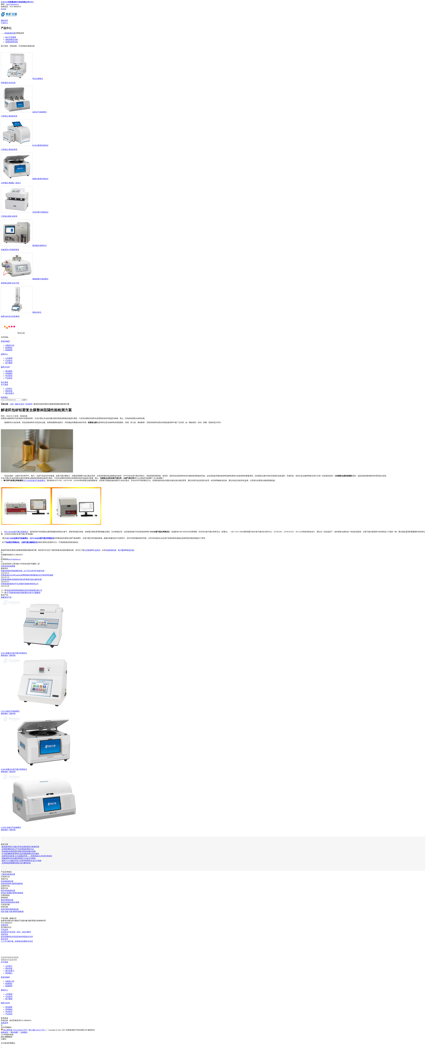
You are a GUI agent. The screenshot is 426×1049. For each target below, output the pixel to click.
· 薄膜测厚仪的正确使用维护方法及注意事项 (18, 858)
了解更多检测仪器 (8, 874)
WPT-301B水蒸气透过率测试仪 (16, 532)
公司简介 (8, 966)
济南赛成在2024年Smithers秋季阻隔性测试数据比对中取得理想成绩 (27, 575)
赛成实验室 (5, 341)
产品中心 (4, 23)
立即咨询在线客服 (8, 566)
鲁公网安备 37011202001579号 (15, 1030)
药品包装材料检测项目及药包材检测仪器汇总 (24, 590)
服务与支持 (5, 367)
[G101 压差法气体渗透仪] (43, 709)
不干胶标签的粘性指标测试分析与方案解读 (23, 593)
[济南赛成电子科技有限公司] (9, 15)
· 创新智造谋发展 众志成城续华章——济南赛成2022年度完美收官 (26, 856)
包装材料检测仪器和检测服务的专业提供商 (10, 958)
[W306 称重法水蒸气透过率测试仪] (43, 767)
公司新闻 (87, 550)
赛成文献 (130, 550)
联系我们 (4, 397)
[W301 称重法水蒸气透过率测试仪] (43, 651)
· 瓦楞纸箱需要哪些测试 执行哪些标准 (16, 863)
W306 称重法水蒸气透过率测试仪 (14, 769)
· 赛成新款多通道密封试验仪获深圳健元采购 (18, 851)
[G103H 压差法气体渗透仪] (43, 825)
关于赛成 (4, 384)
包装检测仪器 (9, 33)
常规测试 (8, 1009)
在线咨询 (4, 925)
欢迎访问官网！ (18, 2)
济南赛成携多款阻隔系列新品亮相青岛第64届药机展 (21, 579)
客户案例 (121, 550)
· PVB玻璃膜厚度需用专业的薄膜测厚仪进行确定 (20, 854)
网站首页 (4, 20)
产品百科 (8, 1014)
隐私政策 (4, 1032)
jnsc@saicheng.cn (12, 4)
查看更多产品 (6, 597)
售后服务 (8, 1007)
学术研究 (28, 404)
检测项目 (8, 984)
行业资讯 (96, 550)
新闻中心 (4, 354)
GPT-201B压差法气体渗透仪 (34, 480)
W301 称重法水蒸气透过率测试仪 (14, 653)
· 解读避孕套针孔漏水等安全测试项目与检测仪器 (20, 847)
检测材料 (8, 986)
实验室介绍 (9, 981)
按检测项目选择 (11, 39)
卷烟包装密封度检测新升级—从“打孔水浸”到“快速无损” (23, 571)
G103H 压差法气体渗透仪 (11, 827)
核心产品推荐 (10, 37)
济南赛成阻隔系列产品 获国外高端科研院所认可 (20, 584)
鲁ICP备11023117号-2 (37, 1030)
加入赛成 (4, 382)
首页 (12, 404)
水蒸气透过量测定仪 (29, 542)
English (3, 9)
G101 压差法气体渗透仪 (10, 711)
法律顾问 (24, 1032)
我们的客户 (9, 971)
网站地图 (14, 1032)
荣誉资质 (8, 968)
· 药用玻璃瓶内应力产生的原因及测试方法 (17, 849)
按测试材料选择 (11, 42)
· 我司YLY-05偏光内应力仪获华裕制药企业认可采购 (21, 861)
